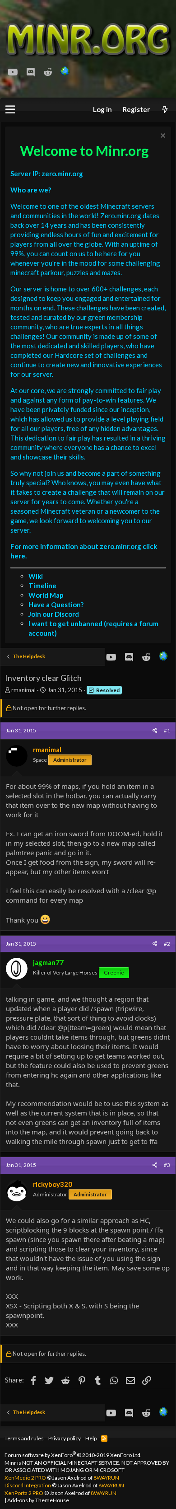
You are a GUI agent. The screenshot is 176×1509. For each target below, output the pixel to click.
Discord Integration (28, 1485)
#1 (167, 730)
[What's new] (164, 109)
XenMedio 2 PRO (25, 1477)
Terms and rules (24, 1438)
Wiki (35, 576)
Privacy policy (64, 1438)
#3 (167, 1165)
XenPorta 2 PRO (24, 1493)
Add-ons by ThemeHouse (38, 1500)
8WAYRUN (106, 1477)
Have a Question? (55, 604)
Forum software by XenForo (73, 1455)
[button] (10, 110)
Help (91, 1438)
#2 (167, 943)
